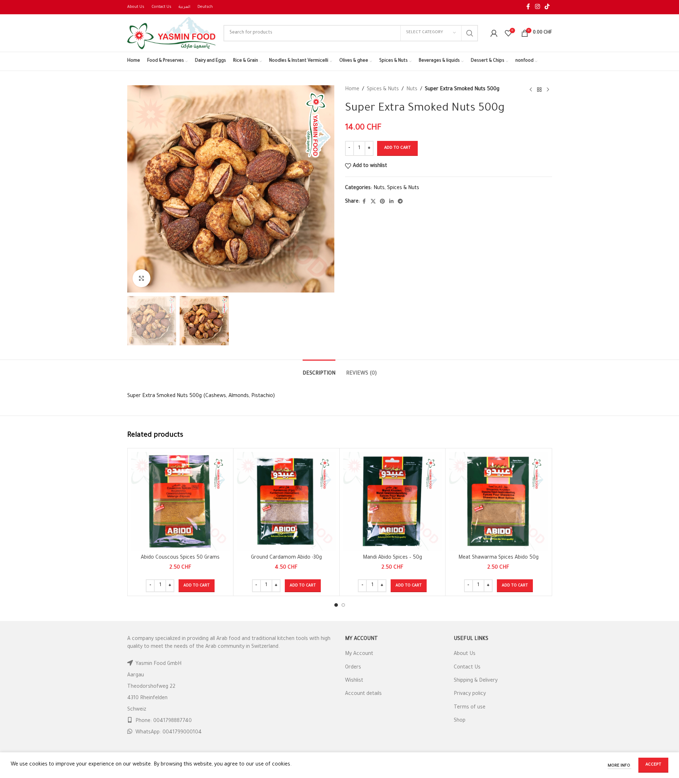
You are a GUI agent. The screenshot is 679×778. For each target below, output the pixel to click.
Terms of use (469, 708)
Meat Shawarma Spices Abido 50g (498, 558)
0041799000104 (182, 733)
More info (619, 766)
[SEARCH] (470, 33)
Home (352, 89)
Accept (653, 765)
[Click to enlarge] (141, 278)
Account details (363, 694)
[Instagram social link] (537, 7)
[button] (197, 585)
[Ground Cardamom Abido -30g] (286, 501)
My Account (359, 654)
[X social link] (373, 202)
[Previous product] (530, 90)
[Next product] (548, 90)
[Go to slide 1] (336, 605)
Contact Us (467, 668)
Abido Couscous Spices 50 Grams (180, 558)
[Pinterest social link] (382, 202)
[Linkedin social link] (391, 202)
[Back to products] (539, 90)
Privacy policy (470, 694)
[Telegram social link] (400, 202)
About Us (464, 654)
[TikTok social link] (547, 7)
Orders (353, 668)
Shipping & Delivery (476, 681)
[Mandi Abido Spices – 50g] (392, 501)
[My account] (494, 33)
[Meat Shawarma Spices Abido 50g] (498, 501)
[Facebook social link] (528, 7)
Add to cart (397, 148)
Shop (459, 721)
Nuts (411, 89)
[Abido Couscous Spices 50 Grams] (180, 501)
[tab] (319, 370)
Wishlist (354, 681)
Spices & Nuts (383, 89)
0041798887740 (172, 721)
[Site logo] (171, 33)
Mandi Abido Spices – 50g (392, 558)
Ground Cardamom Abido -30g (286, 558)
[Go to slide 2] (343, 605)
